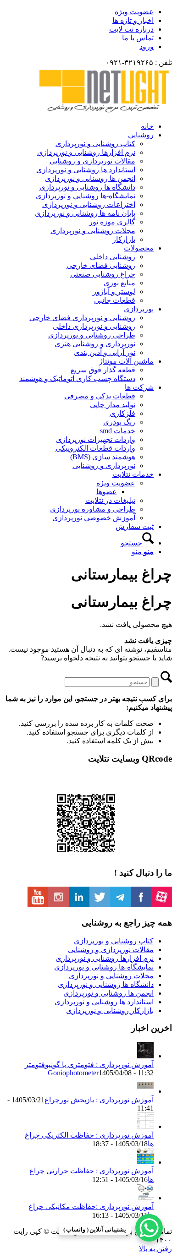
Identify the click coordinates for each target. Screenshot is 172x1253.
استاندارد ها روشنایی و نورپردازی (104, 1002)
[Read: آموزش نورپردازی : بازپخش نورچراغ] (145, 1091)
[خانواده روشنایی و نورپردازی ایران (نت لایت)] (103, 110)
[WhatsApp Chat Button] (149, 1228)
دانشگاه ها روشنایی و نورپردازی (106, 984)
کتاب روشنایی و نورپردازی (114, 941)
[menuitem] (77, 11)
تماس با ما (138, 38)
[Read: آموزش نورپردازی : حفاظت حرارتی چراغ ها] (145, 1162)
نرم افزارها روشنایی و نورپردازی (104, 958)
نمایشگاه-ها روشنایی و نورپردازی (104, 967)
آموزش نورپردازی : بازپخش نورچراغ (99, 1100)
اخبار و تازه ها (133, 20)
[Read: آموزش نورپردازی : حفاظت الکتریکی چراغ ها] (145, 1126)
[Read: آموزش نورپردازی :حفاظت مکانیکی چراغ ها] (145, 1198)
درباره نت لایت (131, 29)
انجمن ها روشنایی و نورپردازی (108, 993)
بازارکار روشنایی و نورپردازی (110, 1010)
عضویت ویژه (134, 12)
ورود (146, 46)
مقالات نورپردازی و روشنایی (111, 949)
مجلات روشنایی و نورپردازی (111, 976)
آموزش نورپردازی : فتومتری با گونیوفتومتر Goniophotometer (89, 1069)
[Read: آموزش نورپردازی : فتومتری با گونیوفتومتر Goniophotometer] (145, 1056)
